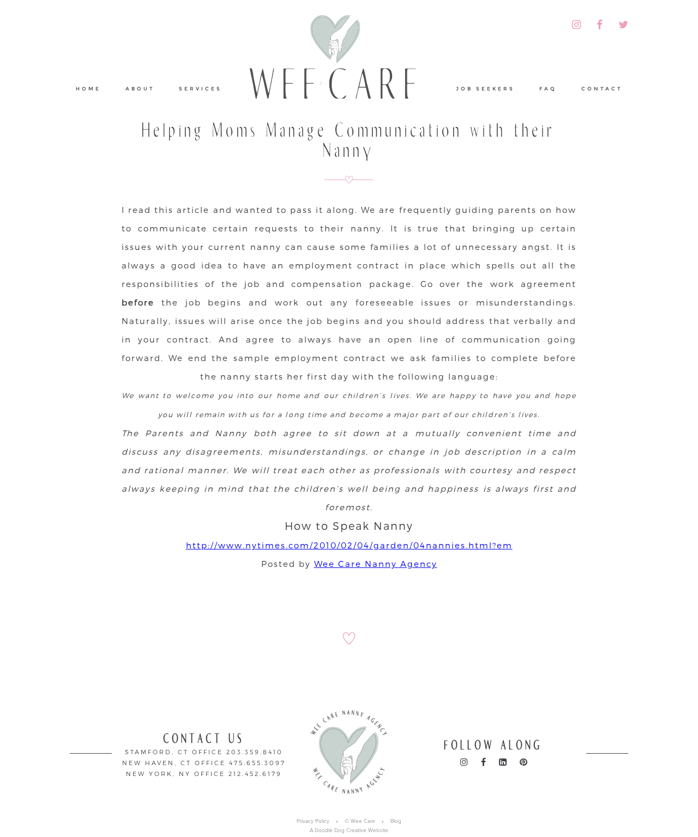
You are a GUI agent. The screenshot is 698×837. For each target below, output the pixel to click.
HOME (88, 88)
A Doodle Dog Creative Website (349, 830)
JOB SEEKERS (485, 88)
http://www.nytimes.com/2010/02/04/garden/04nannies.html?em (349, 545)
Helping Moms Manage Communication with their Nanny (349, 140)
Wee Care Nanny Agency (375, 564)
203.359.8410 (254, 751)
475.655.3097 (257, 762)
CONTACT (601, 88)
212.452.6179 (255, 773)
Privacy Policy (313, 821)
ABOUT (139, 88)
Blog (395, 821)
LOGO (339, 67)
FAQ (548, 88)
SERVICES (200, 88)
